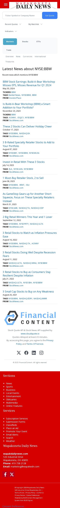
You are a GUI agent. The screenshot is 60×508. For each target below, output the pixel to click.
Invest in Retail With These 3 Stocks (24, 162)
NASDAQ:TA (24, 208)
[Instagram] (41, 353)
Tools (8, 50)
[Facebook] (26, 353)
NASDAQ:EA (24, 133)
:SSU (27, 185)
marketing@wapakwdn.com (25, 466)
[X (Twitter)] (19, 353)
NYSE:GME (12, 208)
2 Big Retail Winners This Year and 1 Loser (27, 217)
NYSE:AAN (18, 169)
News (18, 56)
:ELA (10, 169)
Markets (10, 41)
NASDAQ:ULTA (36, 224)
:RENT (21, 185)
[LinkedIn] (34, 353)
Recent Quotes (11, 24)
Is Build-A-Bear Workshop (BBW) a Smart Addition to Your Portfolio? (26, 105)
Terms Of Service (35, 343)
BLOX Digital (28, 500)
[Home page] (33, 5)
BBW (13, 92)
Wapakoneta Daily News (35, 487)
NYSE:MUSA (34, 153)
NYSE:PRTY (24, 224)
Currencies (27, 56)
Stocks (25, 41)
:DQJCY (20, 117)
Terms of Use (19, 493)
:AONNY (12, 117)
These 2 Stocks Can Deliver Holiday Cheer (27, 126)
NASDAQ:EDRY (25, 298)
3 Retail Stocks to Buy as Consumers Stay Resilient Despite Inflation (27, 273)
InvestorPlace (15, 98)
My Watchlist (33, 24)
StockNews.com (16, 120)
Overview (9, 56)
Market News (14, 95)
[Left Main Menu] (5, 4)
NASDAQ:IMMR (40, 298)
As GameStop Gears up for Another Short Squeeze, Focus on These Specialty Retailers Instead (28, 197)
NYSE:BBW (26, 95)
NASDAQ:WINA (30, 263)
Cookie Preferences (33, 495)
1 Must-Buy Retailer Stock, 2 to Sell (23, 178)
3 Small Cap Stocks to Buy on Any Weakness (28, 291)
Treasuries (10, 61)
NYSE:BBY (12, 153)
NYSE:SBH (27, 282)
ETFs (38, 41)
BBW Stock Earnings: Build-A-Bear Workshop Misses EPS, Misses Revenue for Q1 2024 (29, 83)
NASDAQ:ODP (37, 208)
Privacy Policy (30, 493)
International (40, 56)
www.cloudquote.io (30, 333)
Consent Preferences (13, 506)
